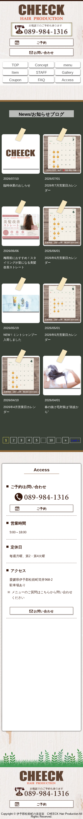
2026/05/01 (52, 328)
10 (51, 440)
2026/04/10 (11, 400)
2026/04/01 (52, 400)
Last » (75, 440)
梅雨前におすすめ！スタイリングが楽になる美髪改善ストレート (19, 262)
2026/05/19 (11, 328)
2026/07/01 (52, 178)
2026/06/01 (52, 251)
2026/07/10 (11, 178)
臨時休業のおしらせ (16, 185)
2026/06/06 (11, 251)
